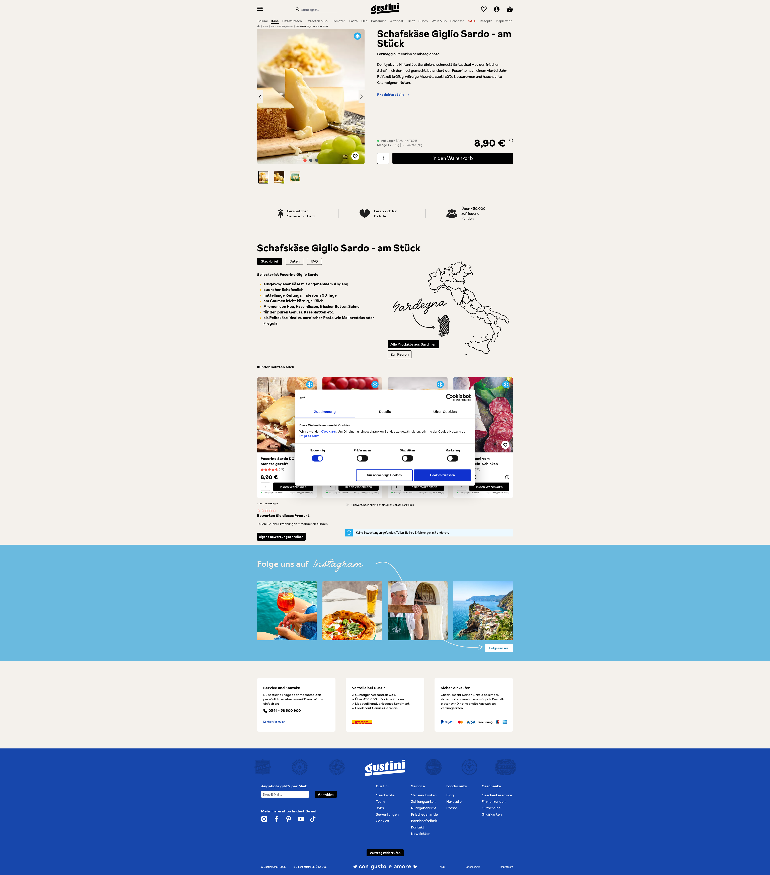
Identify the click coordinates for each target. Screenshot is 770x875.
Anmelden (326, 794)
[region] (311, 106)
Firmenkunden (494, 801)
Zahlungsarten (423, 801)
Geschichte (385, 795)
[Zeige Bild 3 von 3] (316, 160)
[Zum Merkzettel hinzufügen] (355, 156)
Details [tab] (385, 412)
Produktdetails (390, 94)
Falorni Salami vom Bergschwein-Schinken (477, 461)
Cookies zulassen (442, 475)
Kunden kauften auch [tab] (275, 366)
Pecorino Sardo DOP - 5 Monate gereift (281, 461)
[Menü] (260, 9)
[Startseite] (258, 26)
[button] (263, 177)
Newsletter (420, 833)
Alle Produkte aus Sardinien (413, 344)
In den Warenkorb (453, 158)
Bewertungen (387, 814)
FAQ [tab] (314, 261)
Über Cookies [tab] (445, 412)
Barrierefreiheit (424, 820)
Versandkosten (424, 795)
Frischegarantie (424, 814)
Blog (450, 795)
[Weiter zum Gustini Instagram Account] (264, 819)
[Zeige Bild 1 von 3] (305, 160)
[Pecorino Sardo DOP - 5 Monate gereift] (287, 414)
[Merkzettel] (484, 9)
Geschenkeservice (497, 795)
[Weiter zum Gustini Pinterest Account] (289, 819)
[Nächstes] (362, 96)
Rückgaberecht (423, 807)
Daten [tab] (295, 261)
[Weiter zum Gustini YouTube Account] (301, 819)
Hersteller (454, 801)
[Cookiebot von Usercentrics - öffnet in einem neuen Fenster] (453, 397)
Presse (452, 807)
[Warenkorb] (510, 9)
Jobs (380, 807)
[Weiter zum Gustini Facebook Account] (276, 819)
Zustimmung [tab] (325, 412)
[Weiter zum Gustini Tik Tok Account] (313, 819)
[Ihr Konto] (496, 9)
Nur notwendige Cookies (384, 475)
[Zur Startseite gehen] (385, 8)
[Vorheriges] (260, 96)
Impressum (309, 436)
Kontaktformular (274, 722)
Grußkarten (492, 814)
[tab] (269, 261)
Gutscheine (491, 807)
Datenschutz (473, 867)
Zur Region (399, 354)
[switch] (362, 458)
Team (380, 801)
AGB (442, 867)
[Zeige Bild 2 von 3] (310, 160)
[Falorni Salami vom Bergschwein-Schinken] (483, 414)
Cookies (328, 431)
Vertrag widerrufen (385, 853)
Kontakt (417, 827)
